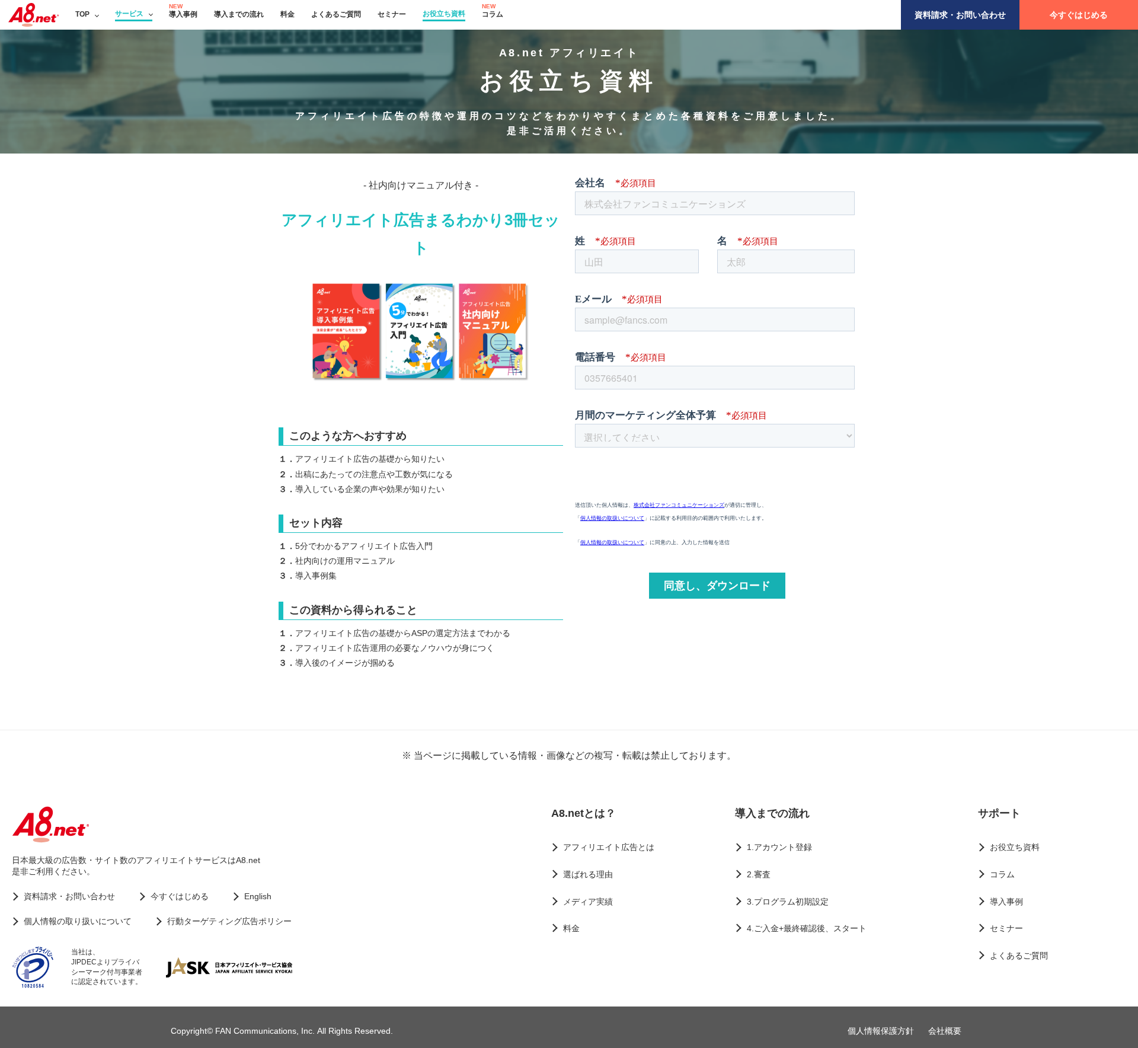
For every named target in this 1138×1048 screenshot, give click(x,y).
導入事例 (183, 14)
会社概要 (944, 1031)
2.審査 (759, 874)
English (257, 896)
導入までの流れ (239, 14)
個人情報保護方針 (881, 1031)
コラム (492, 14)
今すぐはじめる (1079, 15)
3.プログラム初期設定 (788, 901)
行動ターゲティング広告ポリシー (229, 921)
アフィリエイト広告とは (608, 847)
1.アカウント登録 (779, 847)
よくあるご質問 (336, 14)
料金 (287, 14)
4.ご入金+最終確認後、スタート (807, 928)
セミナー (392, 14)
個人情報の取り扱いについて (78, 921)
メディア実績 (588, 901)
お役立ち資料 (444, 13)
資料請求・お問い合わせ (960, 15)
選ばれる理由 (588, 874)
